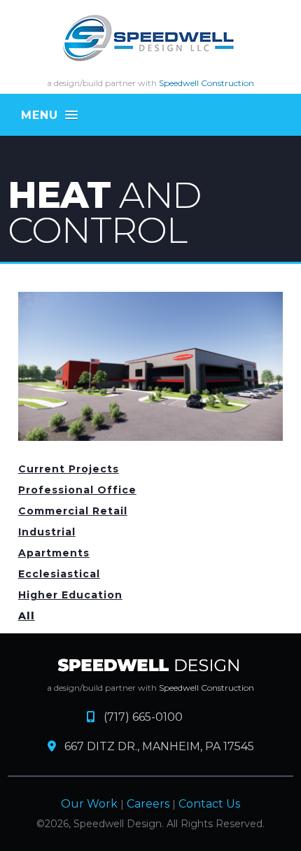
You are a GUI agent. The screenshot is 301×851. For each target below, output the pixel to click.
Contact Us (209, 803)
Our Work (89, 803)
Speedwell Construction (206, 83)
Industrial (47, 532)
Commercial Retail (72, 511)
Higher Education (70, 595)
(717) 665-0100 (139, 717)
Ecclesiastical (59, 574)
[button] (150, 115)
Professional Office (77, 490)
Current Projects (68, 469)
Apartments (54, 553)
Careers (148, 803)
